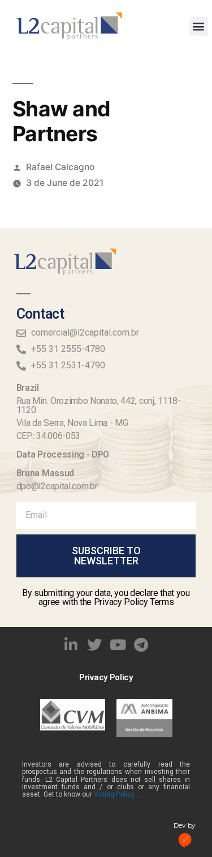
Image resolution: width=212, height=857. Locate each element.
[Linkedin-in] (71, 644)
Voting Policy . (116, 794)
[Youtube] (118, 644)
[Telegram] (141, 644)
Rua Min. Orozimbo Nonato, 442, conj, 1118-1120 (98, 405)
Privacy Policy (106, 677)
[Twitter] (94, 644)
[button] (198, 26)
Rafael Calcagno (60, 167)
